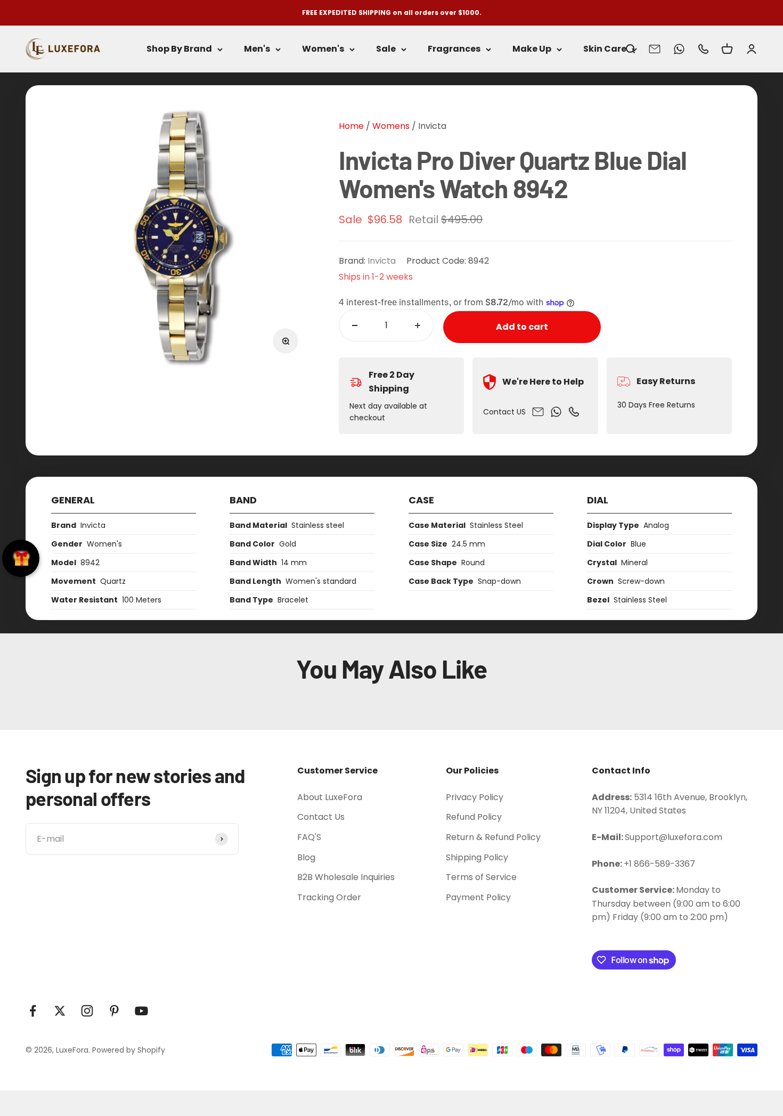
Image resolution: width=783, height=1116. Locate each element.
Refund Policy (474, 817)
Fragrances (454, 49)
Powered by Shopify (128, 1050)
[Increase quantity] (417, 325)
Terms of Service (481, 877)
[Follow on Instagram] (87, 1011)
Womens (390, 126)
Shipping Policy (477, 857)
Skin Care (604, 49)
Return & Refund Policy (493, 837)
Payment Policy (478, 897)
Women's (323, 49)
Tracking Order (329, 897)
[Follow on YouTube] (141, 1011)
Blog (306, 857)
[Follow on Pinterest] (114, 1011)
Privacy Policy (474, 797)
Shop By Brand (179, 49)
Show (20, 558)
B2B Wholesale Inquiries (346, 877)
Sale (386, 49)
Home (351, 126)
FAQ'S (309, 837)
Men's (257, 49)
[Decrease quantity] (354, 325)
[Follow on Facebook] (33, 1011)
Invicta (432, 126)
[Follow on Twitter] (60, 1011)
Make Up (531, 49)
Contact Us (321, 817)
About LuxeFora (329, 797)
